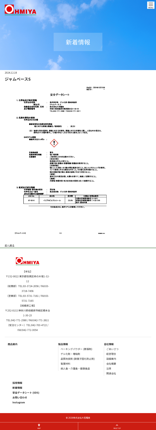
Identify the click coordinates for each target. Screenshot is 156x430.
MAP (39, 428)
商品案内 (13, 344)
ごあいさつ (112, 349)
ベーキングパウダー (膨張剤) (76, 349)
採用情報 (17, 383)
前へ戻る (9, 245)
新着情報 (17, 387)
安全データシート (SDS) (25, 392)
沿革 (108, 368)
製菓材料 (65, 363)
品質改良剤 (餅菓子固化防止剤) (78, 359)
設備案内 (111, 359)
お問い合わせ (19, 397)
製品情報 (63, 344)
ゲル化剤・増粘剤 (70, 354)
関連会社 (111, 373)
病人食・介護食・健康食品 (75, 368)
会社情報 (109, 344)
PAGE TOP (117, 428)
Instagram (18, 402)
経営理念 (111, 354)
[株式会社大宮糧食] (78, 10)
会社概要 (111, 363)
